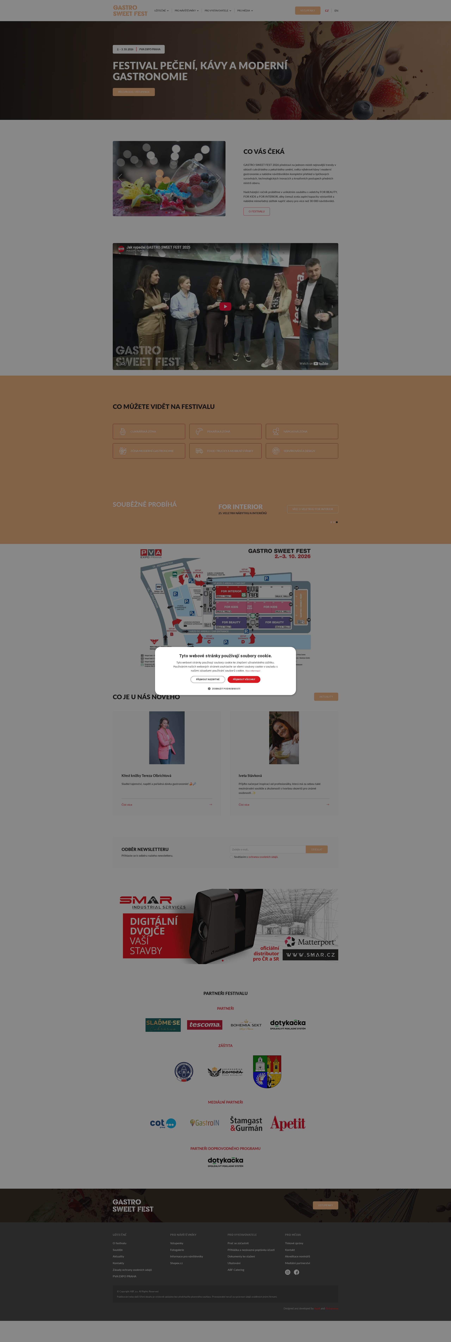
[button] (225, 688)
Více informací (252, 670)
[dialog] (225, 671)
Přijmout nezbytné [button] (208, 679)
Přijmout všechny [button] (244, 679)
